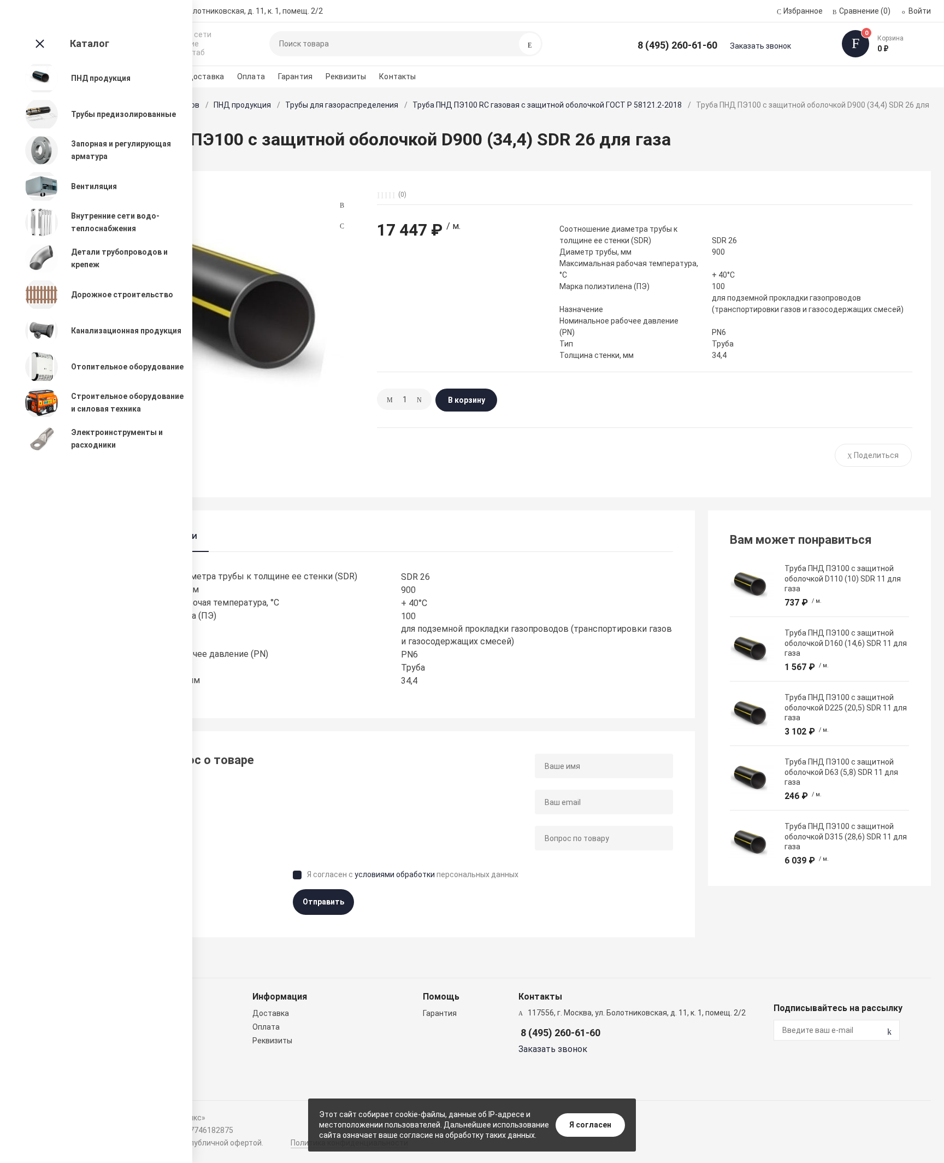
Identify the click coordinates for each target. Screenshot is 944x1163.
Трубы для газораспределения (341, 105)
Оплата (251, 76)
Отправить (323, 901)
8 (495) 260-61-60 (677, 45)
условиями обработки (395, 874)
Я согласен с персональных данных (412, 874)
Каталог (89, 43)
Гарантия (295, 76)
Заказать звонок (760, 46)
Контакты (397, 76)
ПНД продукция (242, 105)
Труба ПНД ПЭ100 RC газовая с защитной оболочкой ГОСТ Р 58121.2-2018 (547, 105)
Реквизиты (346, 76)
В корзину (466, 400)
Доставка (205, 76)
